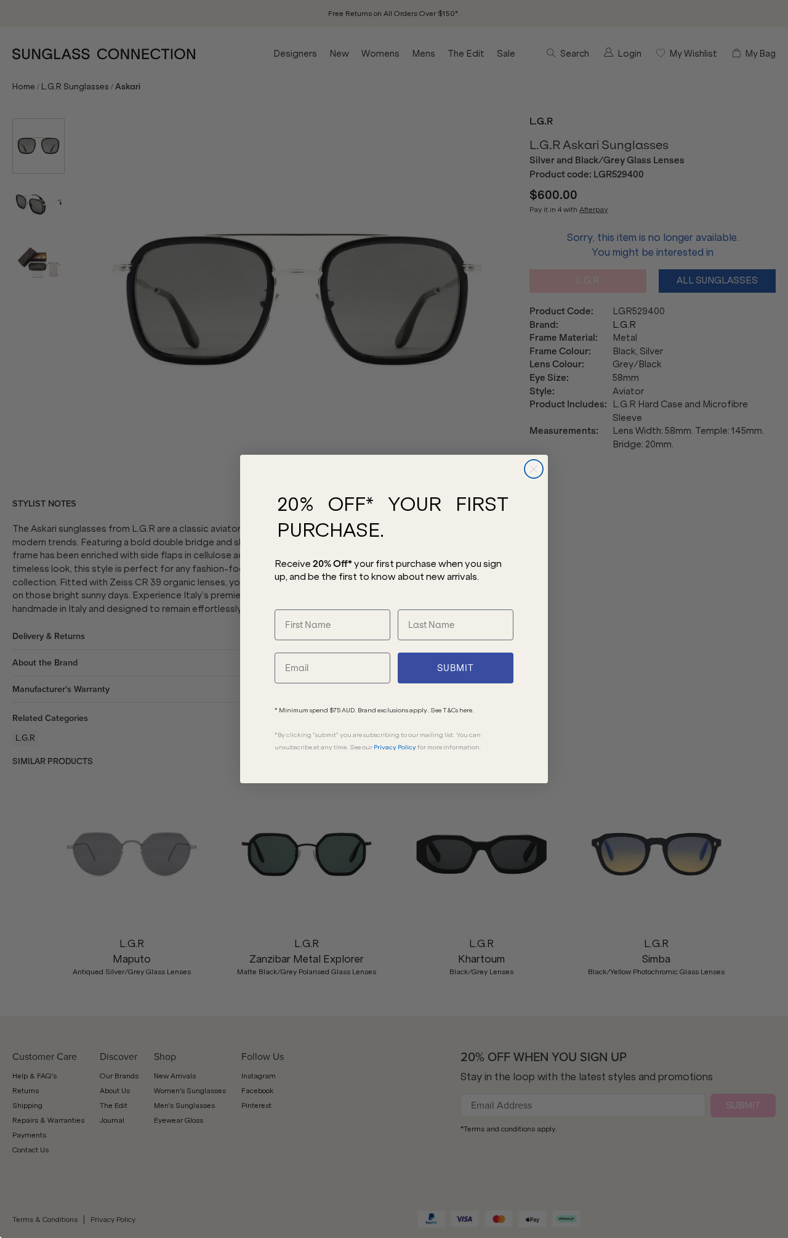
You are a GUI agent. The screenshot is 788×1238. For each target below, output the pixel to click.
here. (466, 710)
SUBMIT (455, 668)
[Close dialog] (534, 469)
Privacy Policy (395, 747)
